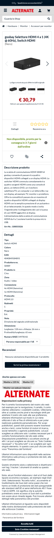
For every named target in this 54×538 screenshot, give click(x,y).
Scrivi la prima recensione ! (27, 364)
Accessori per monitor (41, 26)
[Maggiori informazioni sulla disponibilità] (46, 143)
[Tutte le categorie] (5, 10)
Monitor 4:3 (28, 382)
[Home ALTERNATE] (22, 10)
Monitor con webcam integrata (17, 388)
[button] (6, 63)
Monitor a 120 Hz (11, 382)
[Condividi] (41, 156)
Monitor (24, 26)
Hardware (12, 26)
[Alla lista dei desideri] (12, 156)
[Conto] (40, 10)
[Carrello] (48, 10)
